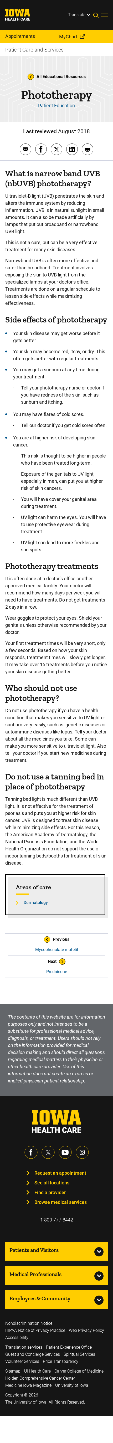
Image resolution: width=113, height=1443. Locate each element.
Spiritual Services (79, 1354)
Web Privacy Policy (86, 1330)
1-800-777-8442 (56, 1220)
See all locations (51, 1182)
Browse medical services (60, 1202)
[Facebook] (31, 1152)
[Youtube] (65, 1152)
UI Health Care (37, 1371)
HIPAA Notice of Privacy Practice (35, 1330)
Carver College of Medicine (79, 1371)
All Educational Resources (61, 76)
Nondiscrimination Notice (28, 1323)
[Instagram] (82, 1152)
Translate (76, 14)
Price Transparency (60, 1361)
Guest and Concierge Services (32, 1354)
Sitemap (12, 1371)
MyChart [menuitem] (68, 36)
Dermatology (36, 902)
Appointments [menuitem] (20, 36)
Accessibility (16, 1337)
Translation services (23, 1347)
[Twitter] (48, 1152)
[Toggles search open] (97, 15)
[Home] (21, 15)
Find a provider (50, 1192)
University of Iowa (71, 1385)
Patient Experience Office (69, 1347)
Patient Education (56, 105)
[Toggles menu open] (104, 15)
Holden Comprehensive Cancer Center (40, 1378)
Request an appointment (60, 1173)
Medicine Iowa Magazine (28, 1385)
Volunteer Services (22, 1361)
